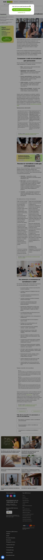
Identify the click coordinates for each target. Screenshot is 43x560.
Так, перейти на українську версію (22, 9)
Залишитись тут (21, 12)
